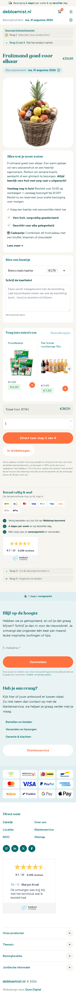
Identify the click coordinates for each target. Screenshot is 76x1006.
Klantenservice (38, 750)
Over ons (40, 822)
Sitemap (39, 837)
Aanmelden (38, 662)
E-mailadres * (12, 647)
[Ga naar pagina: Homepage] (17, 11)
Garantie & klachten (18, 736)
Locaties (8, 829)
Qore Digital (33, 989)
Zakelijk (8, 822)
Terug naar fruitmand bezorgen (20, 30)
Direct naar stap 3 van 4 (38, 438)
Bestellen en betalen (19, 722)
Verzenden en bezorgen (21, 729)
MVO (6, 837)
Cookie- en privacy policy (38, 674)
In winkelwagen (18, 451)
